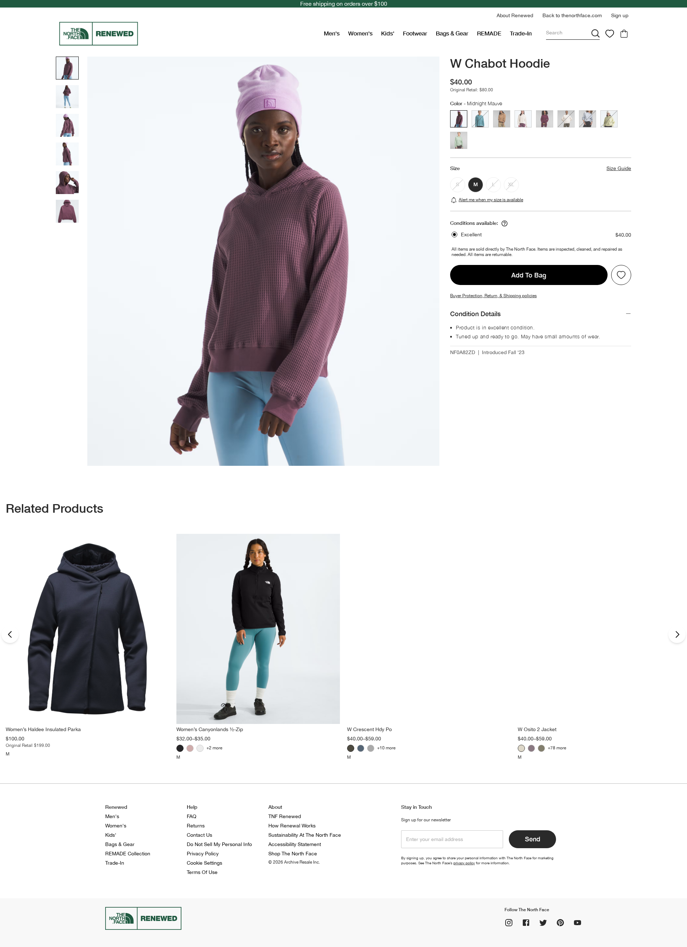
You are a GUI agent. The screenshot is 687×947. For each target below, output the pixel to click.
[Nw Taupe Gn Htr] (350, 748)
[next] (677, 634)
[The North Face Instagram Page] (509, 922)
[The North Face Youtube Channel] (577, 922)
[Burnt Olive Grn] (541, 748)
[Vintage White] (521, 748)
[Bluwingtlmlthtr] (360, 748)
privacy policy (464, 863)
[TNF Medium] (370, 748)
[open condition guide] (504, 223)
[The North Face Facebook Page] (526, 922)
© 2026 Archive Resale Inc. (294, 862)
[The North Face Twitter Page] (543, 922)
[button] (515, 15)
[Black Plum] (531, 748)
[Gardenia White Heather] (200, 748)
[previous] (10, 634)
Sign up (619, 15)
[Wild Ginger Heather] (190, 748)
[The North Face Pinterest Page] (560, 922)
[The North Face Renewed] (188, 33)
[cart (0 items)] (624, 33)
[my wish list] (609, 33)
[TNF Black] (180, 748)
